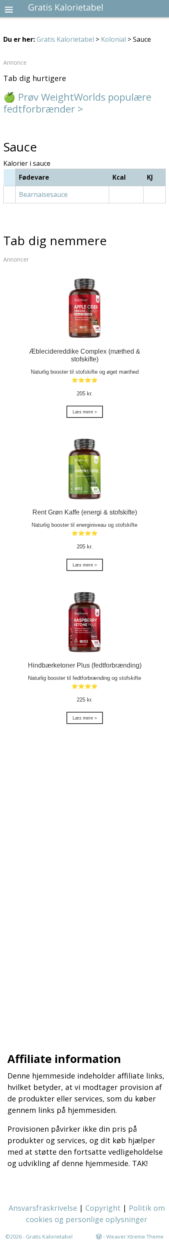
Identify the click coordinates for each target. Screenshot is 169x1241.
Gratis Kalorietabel (65, 39)
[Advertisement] (84, 891)
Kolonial (113, 39)
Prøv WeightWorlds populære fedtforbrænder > (77, 102)
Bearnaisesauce (43, 194)
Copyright (103, 1208)
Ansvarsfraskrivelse (43, 1208)
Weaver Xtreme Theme (135, 1236)
